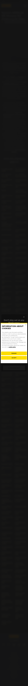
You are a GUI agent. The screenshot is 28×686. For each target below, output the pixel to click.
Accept (14, 357)
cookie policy (12, 347)
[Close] (26, 325)
